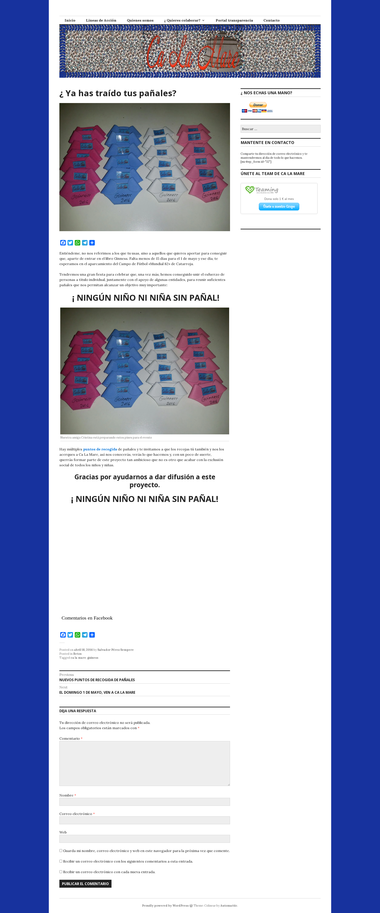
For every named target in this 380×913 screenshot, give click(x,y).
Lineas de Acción (101, 20)
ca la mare (78, 658)
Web (63, 832)
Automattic (228, 905)
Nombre (67, 795)
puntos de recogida (100, 449)
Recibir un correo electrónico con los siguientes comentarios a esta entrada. (128, 861)
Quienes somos (140, 20)
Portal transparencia (234, 20)
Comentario (70, 738)
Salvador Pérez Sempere (115, 650)
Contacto (271, 20)
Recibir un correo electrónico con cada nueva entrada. (109, 872)
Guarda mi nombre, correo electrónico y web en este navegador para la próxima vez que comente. (146, 850)
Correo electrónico (77, 814)
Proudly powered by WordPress (165, 905)
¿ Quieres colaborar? (182, 20)
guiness (92, 658)
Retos (77, 654)
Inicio (70, 20)
